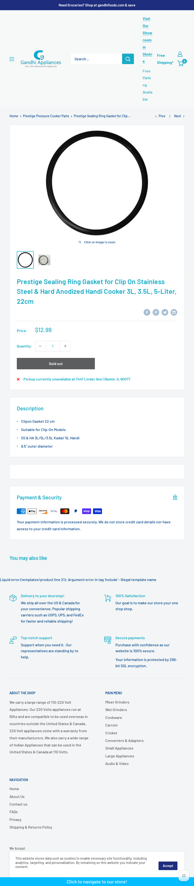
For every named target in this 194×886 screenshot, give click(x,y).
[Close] (151, 404)
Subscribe (97, 466)
